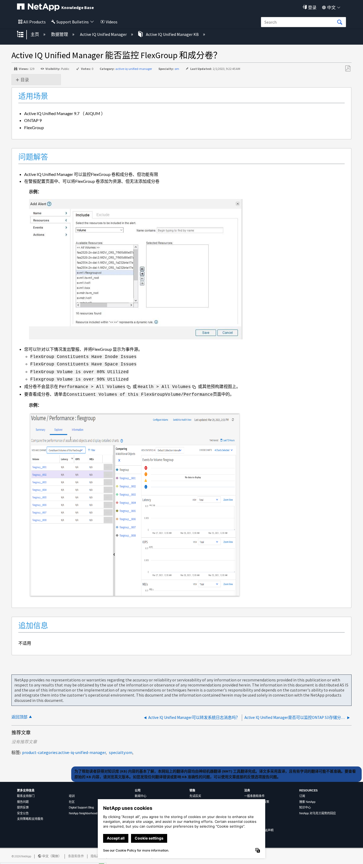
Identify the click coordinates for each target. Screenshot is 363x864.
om (177, 69)
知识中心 (305, 807)
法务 (247, 790)
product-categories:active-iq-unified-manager (64, 752)
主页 (35, 34)
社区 (72, 801)
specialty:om (120, 752)
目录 (24, 79)
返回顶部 (19, 716)
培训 (72, 796)
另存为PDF (348, 68)
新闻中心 (140, 796)
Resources (308, 790)
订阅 (302, 796)
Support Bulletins (72, 21)
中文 (331, 7)
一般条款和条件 (254, 796)
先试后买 (195, 796)
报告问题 (23, 801)
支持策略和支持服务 (30, 818)
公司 (138, 790)
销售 (192, 790)
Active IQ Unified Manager (104, 34)
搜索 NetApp (307, 801)
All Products (34, 21)
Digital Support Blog (81, 807)
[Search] (339, 22)
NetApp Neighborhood (83, 813)
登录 (312, 7)
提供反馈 (23, 807)
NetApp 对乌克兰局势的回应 (317, 813)
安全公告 (23, 813)
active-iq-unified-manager (133, 69)
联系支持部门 (26, 796)
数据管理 (60, 34)
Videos (111, 21)
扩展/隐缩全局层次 (23, 35)
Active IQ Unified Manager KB (172, 34)
